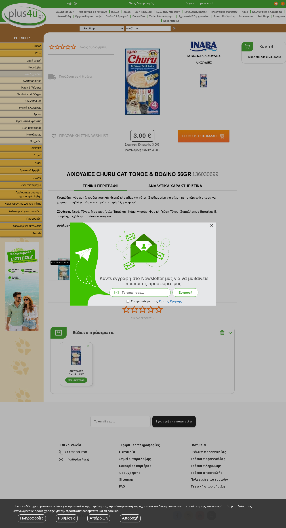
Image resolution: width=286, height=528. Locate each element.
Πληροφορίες (32, 518)
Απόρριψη (99, 518)
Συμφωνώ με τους (156, 301)
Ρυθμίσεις (66, 518)
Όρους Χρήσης (170, 301)
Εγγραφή (185, 292)
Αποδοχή (130, 518)
